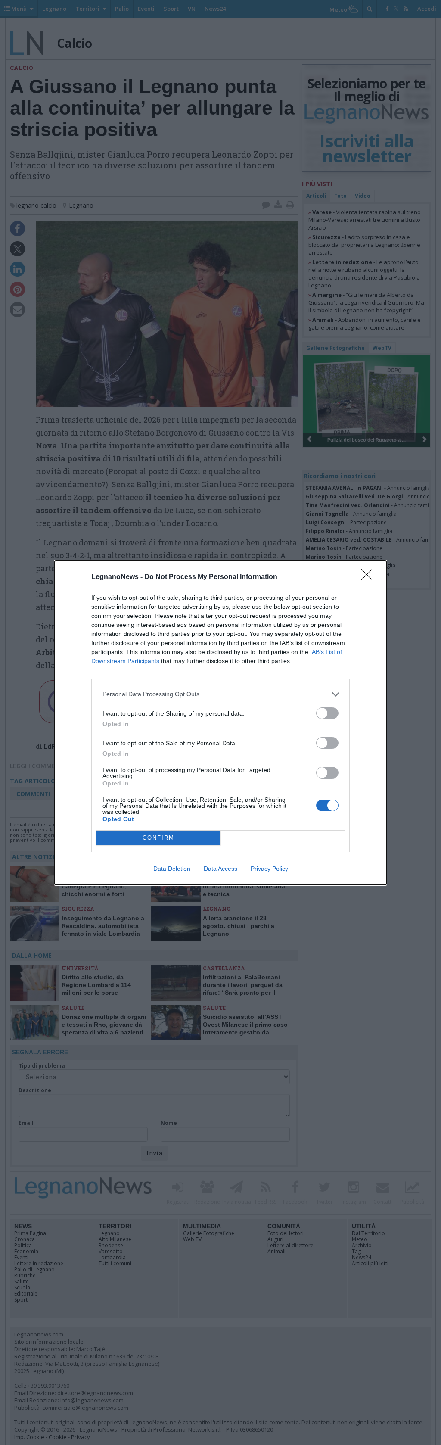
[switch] (327, 713)
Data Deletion (171, 868)
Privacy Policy (269, 868)
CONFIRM (158, 838)
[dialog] (220, 723)
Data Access (220, 868)
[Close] (369, 577)
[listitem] (220, 694)
